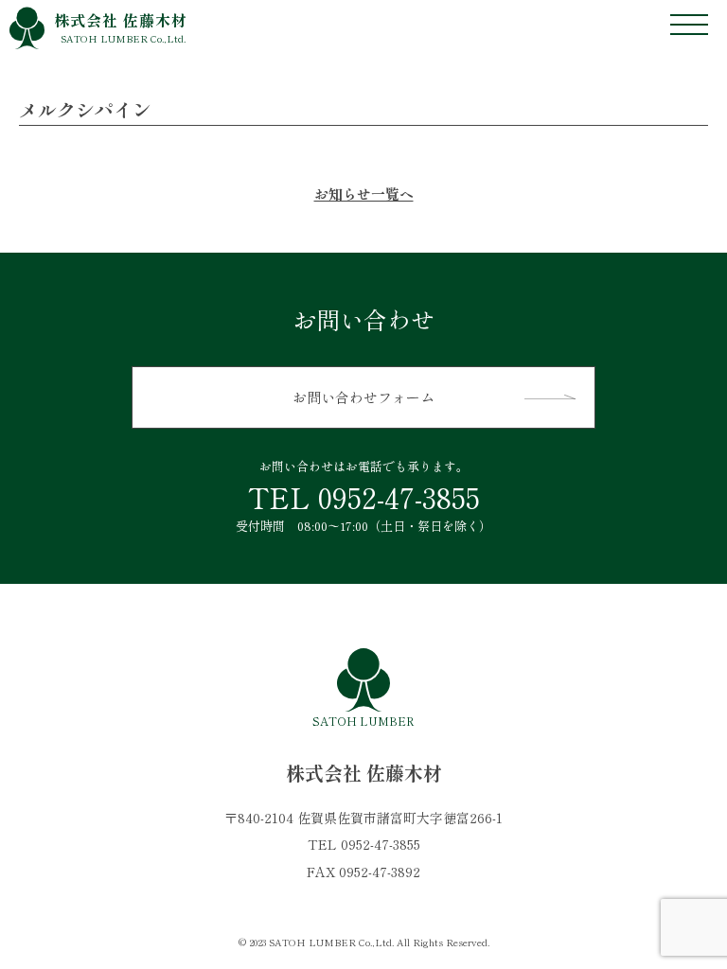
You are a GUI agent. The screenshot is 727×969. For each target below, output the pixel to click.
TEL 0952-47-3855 (364, 497)
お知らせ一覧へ (364, 193)
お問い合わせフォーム (363, 397)
